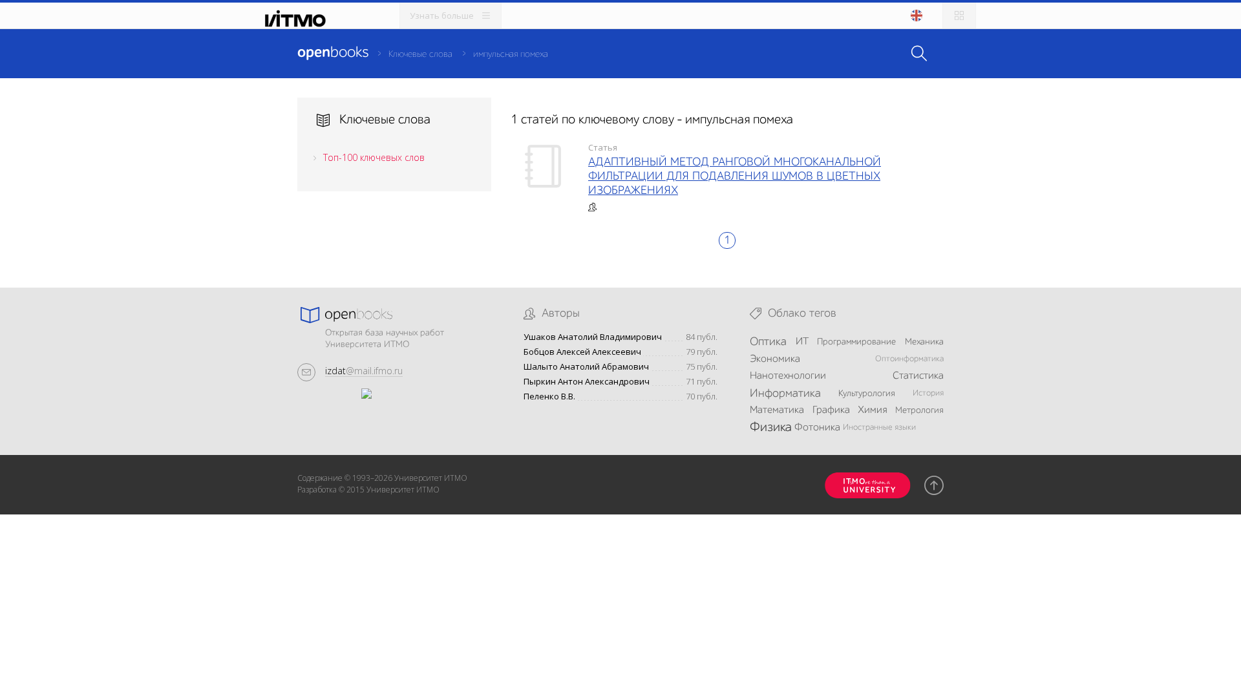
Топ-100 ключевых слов (374, 157)
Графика (831, 410)
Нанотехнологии (788, 376)
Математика (777, 410)
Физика (771, 427)
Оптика (768, 342)
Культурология (866, 393)
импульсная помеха (510, 54)
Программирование (856, 341)
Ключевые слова (420, 54)
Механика (924, 341)
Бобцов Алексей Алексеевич (582, 352)
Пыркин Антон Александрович (587, 381)
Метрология (919, 410)
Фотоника (817, 428)
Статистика (918, 376)
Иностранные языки (879, 427)
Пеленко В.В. (549, 396)
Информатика (785, 393)
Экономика (775, 359)
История (928, 393)
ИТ (802, 342)
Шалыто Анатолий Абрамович (586, 367)
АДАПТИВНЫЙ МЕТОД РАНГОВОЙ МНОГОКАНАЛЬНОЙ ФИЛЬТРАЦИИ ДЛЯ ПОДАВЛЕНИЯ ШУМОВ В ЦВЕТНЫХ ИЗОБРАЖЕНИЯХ (734, 176)
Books (332, 53)
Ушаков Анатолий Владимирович (593, 337)
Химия (872, 410)
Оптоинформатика (909, 359)
